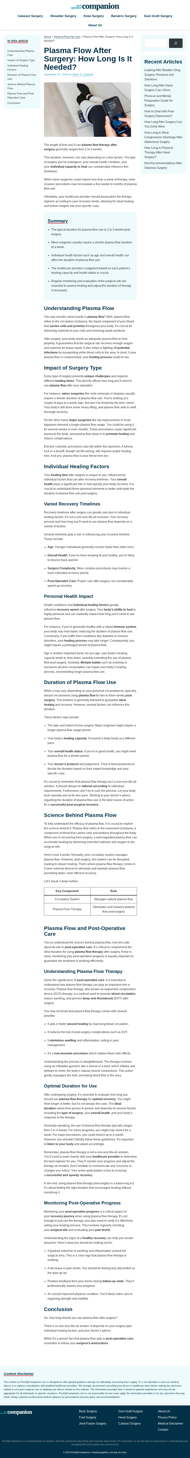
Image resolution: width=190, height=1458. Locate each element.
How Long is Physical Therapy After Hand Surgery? (158, 152)
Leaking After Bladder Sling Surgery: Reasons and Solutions (162, 74)
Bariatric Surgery (124, 16)
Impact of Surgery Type (21, 60)
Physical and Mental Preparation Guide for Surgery (158, 100)
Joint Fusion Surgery (92, 1423)
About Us (95, 25)
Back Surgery (88, 1411)
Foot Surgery (87, 1417)
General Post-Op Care (67, 36)
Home (47, 36)
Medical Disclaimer (170, 1423)
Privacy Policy (167, 1417)
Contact (163, 1429)
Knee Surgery (94, 16)
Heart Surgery (127, 1417)
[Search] (176, 43)
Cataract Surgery (30, 16)
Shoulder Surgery (63, 16)
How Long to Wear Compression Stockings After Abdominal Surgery (163, 137)
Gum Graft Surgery (158, 16)
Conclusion (13, 102)
